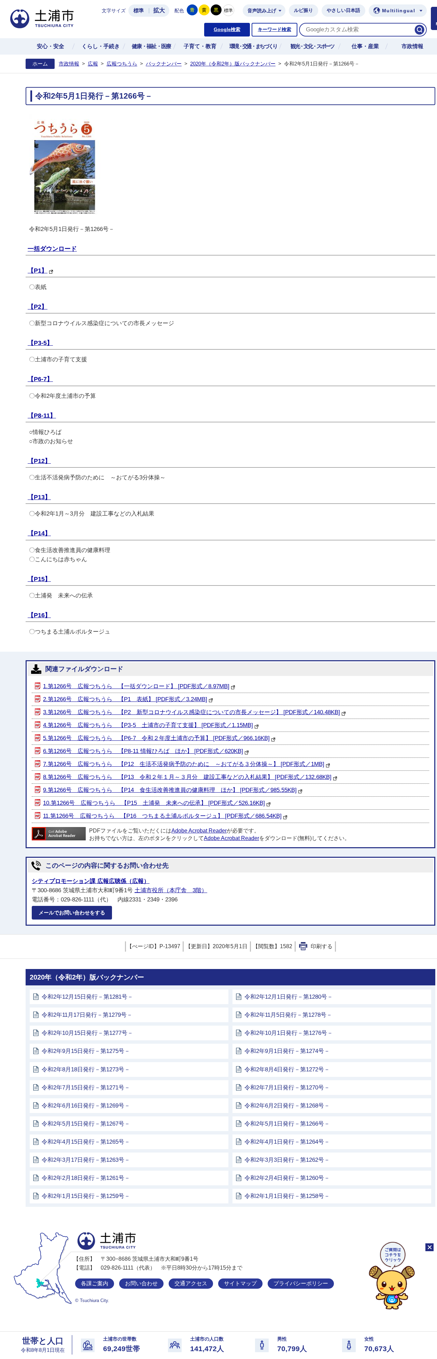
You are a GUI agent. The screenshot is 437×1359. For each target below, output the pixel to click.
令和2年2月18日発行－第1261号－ (86, 1178)
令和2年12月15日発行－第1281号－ (87, 997)
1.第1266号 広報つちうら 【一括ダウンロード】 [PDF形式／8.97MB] (136, 686)
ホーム (40, 64)
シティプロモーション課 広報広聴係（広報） (91, 881)
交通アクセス (190, 1283)
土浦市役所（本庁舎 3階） (171, 890)
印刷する (322, 946)
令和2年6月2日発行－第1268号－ (287, 1105)
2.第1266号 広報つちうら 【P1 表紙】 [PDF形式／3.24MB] (125, 699)
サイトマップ (240, 1283)
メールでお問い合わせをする (72, 912)
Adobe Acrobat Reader (199, 831)
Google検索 (227, 29)
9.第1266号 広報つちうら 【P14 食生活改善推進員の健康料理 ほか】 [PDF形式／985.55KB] (170, 790)
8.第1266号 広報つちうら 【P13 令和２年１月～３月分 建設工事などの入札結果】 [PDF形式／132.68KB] (187, 777)
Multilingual (398, 10)
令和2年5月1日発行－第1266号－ (287, 1124)
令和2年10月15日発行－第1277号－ (87, 1033)
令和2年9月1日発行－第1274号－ (287, 1051)
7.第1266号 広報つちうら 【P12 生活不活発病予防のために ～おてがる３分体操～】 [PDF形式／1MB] (183, 764)
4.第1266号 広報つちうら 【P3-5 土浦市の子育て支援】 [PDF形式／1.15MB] (148, 725)
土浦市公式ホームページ (42, 19)
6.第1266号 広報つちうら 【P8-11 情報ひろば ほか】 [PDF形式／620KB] (143, 751)
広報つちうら (122, 64)
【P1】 (37, 270)
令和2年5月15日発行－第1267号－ (86, 1124)
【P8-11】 (42, 415)
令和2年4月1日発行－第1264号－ (287, 1142)
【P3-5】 (40, 342)
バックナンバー (164, 64)
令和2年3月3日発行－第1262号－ (287, 1160)
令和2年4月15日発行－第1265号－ (86, 1142)
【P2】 (37, 306)
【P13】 (39, 497)
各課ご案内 (94, 1283)
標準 (138, 10)
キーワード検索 (274, 29)
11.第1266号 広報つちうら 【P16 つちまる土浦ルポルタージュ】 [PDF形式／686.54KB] (162, 816)
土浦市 (106, 1241)
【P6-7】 (40, 379)
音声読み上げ (262, 10)
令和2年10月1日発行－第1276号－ (288, 1033)
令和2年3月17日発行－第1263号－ (86, 1160)
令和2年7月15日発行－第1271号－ (86, 1087)
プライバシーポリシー (300, 1283)
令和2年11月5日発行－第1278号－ (288, 1015)
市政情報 (69, 64)
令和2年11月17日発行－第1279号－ (87, 1015)
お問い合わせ (141, 1283)
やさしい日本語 (343, 10)
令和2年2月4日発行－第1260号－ (287, 1178)
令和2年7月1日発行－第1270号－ (287, 1087)
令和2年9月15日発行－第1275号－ (86, 1051)
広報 (93, 64)
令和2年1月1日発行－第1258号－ (287, 1196)
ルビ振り (303, 10)
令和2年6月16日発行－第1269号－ (86, 1105)
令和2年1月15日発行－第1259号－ (86, 1196)
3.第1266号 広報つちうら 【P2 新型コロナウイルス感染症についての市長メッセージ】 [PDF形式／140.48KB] (191, 712)
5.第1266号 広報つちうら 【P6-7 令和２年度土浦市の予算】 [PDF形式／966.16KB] (156, 738)
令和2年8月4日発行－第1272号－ (287, 1069)
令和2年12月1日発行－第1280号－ (288, 997)
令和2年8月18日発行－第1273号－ (86, 1069)
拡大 (159, 10)
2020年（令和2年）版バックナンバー (233, 64)
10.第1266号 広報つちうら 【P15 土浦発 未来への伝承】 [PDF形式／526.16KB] (154, 803)
